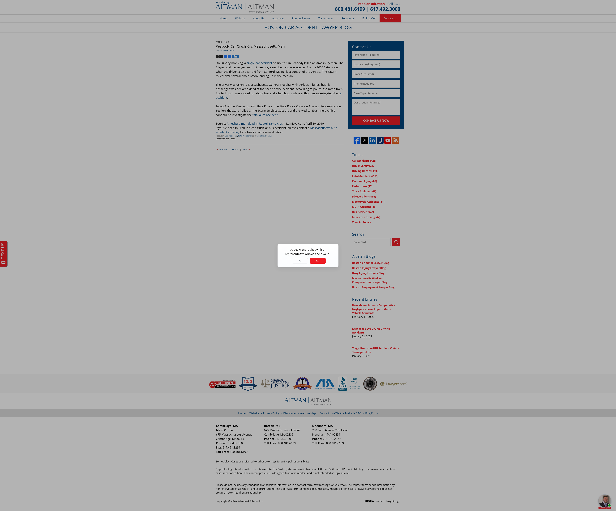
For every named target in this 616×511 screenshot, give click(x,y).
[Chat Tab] (308, 255)
